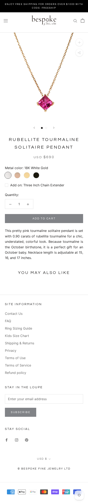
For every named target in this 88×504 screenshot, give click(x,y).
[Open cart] (82, 20)
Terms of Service (18, 365)
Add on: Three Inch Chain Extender (37, 185)
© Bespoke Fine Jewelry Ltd (44, 468)
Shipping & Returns (19, 343)
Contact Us (14, 314)
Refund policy (15, 373)
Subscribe (20, 412)
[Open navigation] (6, 20)
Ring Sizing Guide (18, 328)
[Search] (75, 20)
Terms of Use (15, 358)
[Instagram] (16, 439)
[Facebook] (6, 439)
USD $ (42, 458)
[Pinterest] (26, 439)
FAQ (8, 321)
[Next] (53, 128)
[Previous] (34, 128)
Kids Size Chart (17, 336)
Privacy (10, 350)
